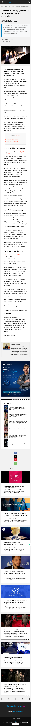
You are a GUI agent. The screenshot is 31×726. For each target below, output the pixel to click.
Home (2, 6)
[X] (15, 456)
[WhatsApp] (15, 463)
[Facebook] (15, 453)
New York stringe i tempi (12, 139)
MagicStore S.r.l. (17, 721)
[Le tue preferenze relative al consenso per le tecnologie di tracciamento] (29, 544)
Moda (6, 6)
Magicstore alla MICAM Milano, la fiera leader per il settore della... (14, 658)
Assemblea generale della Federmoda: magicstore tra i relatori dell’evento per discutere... (15, 515)
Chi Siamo (13, 718)
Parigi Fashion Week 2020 (12, 255)
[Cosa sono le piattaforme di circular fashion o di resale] (6, 429)
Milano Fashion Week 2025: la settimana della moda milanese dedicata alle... (15, 630)
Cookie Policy (15, 724)
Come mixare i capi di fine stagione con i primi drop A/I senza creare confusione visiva (18, 415)
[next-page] (23, 699)
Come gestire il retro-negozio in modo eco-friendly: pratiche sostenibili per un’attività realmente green (18, 422)
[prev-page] (8, 699)
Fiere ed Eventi (11, 6)
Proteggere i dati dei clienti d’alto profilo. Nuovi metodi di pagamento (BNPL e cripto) (17, 408)
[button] (2, 2)
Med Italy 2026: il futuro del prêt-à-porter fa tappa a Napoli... (14, 487)
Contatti (18, 718)
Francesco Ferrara (12, 21)
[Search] (29, 2)
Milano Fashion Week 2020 (12, 138)
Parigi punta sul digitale (11, 141)
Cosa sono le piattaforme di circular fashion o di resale (17, 429)
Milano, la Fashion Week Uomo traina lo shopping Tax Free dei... (15, 685)
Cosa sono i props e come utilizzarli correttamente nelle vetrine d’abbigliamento (17, 436)
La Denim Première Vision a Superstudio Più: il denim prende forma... (13, 544)
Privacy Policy (25, 722)
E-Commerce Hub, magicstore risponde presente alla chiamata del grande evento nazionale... (15, 602)
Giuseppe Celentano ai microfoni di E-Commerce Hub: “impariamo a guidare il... (15, 573)
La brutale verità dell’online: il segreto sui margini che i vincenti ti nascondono (18, 443)
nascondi (17, 135)
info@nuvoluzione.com (18, 711)
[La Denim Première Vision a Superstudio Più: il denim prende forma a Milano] (15, 533)
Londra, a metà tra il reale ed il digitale (15, 143)
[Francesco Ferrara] (6, 349)
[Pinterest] (15, 459)
